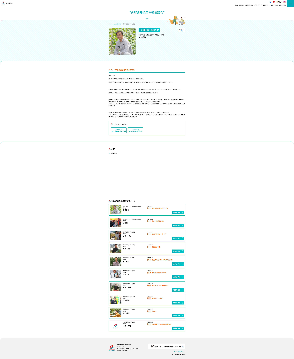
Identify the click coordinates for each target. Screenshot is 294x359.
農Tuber (279, 2)
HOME (236, 5)
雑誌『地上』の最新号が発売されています (168, 346)
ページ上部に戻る (179, 352)
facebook (270, 2)
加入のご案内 (282, 5)
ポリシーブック (258, 5)
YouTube (274, 2)
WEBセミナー (266, 5)
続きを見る (176, 213)
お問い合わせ (274, 5)
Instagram (285, 2)
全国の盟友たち (249, 5)
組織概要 (241, 5)
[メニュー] (290, 3)
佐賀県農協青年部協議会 (148, 30)
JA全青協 (8, 3)
